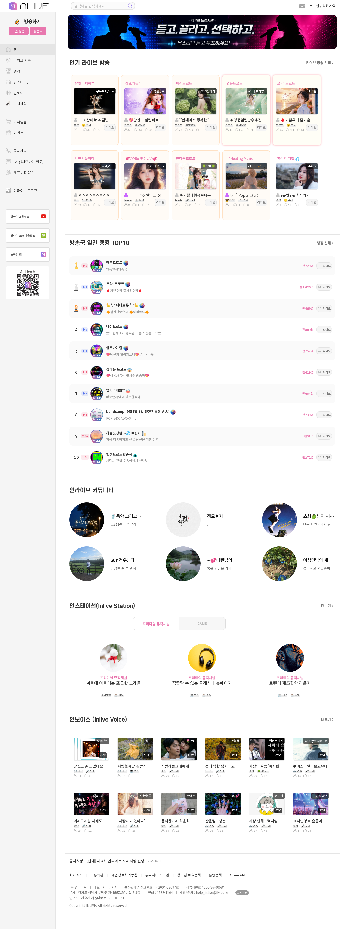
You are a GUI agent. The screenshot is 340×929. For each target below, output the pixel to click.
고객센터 (242, 893)
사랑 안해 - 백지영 (263, 821)
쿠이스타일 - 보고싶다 (310, 766)
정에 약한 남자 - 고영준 (222, 766)
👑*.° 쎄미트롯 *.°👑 (122, 305)
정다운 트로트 (116, 369)
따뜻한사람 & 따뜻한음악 (123, 396)
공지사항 (76, 861)
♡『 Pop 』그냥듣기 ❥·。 (247, 195)
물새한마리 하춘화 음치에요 (178, 821)
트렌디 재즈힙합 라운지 (290, 683)
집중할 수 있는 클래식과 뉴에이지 (202, 683)
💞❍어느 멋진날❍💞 (141, 158)
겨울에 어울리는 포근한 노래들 (113, 683)
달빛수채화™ (84, 83)
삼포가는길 (133, 83)
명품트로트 (234, 83)
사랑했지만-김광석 (132, 766)
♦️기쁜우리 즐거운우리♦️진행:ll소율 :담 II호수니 (298, 120)
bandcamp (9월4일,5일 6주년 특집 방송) (138, 411)
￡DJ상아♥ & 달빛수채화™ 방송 (96, 120)
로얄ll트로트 (286, 83)
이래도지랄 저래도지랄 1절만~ (91, 821)
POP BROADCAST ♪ (121, 418)
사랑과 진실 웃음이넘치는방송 (126, 460)
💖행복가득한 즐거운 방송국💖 (127, 375)
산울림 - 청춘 (215, 821)
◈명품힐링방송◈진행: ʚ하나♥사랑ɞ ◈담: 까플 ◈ (247, 120)
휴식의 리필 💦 (288, 158)
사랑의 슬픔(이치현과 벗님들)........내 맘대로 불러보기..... (266, 766)
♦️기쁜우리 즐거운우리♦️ (124, 290)
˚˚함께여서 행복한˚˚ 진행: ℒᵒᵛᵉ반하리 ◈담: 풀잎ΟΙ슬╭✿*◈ (197, 120)
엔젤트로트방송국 (119, 454)
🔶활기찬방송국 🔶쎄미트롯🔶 (127, 312)
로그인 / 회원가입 (322, 5)
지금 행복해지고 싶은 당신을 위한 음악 (132, 439)
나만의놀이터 (84, 158)
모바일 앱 (16, 254)
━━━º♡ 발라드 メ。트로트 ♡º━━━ (146, 195)
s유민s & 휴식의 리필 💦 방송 (298, 195)
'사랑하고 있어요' (131, 821)
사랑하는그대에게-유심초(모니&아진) (178, 766)
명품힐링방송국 (116, 269)
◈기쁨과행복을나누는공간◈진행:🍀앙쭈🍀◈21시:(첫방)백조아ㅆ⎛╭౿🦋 (197, 195)
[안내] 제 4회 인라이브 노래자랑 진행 (115, 861)
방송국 (38, 31)
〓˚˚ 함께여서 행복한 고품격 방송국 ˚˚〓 (133, 333)
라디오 (110, 127)
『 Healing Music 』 (241, 158)
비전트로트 (184, 83)
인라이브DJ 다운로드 (23, 235)
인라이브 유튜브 (20, 216)
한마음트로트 (185, 158)
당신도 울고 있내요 (88, 766)
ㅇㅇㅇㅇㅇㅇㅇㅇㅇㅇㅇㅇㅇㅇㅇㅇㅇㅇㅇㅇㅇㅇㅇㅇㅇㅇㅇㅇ (96, 195)
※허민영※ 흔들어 (307, 821)
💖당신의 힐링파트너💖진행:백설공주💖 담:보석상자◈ (146, 120)
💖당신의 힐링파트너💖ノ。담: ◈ (130, 354)
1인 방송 (19, 31)
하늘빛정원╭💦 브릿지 (123, 432)
